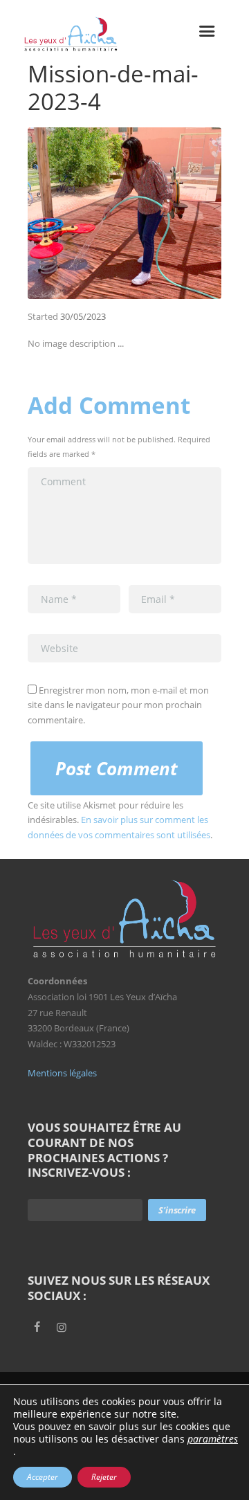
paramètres (212, 1439)
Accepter (42, 1477)
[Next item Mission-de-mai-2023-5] (172, 213)
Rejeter (104, 1477)
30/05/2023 (83, 316)
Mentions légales (62, 1073)
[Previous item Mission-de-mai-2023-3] (76, 213)
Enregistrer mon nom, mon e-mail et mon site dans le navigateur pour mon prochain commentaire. (118, 705)
